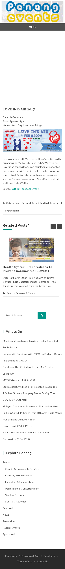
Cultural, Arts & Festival (35, 203)
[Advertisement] (32, 66)
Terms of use (24, 561)
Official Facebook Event (25, 188)
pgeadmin (14, 210)
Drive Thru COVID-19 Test (18, 425)
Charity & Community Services (22, 468)
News (6, 514)
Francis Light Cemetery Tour (19, 419)
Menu (32, 27)
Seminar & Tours (25, 293)
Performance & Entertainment (22, 488)
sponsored (9, 534)
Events (54, 203)
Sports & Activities (16, 501)
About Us (42, 561)
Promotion (9, 521)
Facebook (11, 555)
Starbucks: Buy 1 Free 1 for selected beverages (30, 386)
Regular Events (11, 527)
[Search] (42, 315)
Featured (8, 508)
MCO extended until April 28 (19, 380)
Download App (30, 555)
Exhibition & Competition (19, 481)
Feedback (49, 555)
